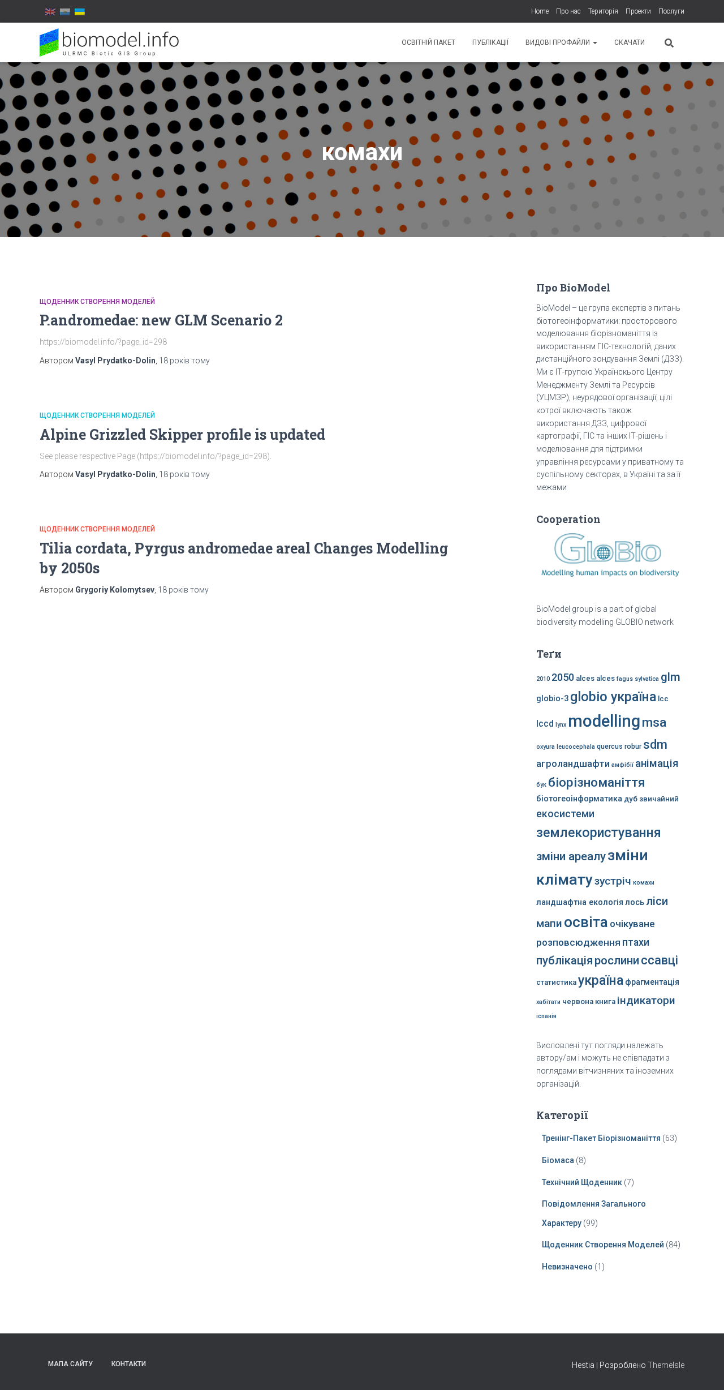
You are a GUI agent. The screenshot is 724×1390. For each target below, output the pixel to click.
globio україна (613, 697)
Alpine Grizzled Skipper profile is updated (182, 434)
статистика (556, 982)
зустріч (612, 880)
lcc (663, 698)
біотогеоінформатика (579, 799)
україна (600, 980)
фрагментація (652, 982)
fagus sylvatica (638, 679)
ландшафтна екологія (579, 902)
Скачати (629, 42)
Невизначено (567, 1266)
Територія (603, 11)
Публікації (490, 42)
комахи (643, 882)
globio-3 (552, 698)
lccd (545, 723)
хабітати (548, 1002)
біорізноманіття (596, 782)
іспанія (546, 1016)
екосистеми (565, 814)
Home (540, 11)
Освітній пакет (428, 42)
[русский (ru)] (65, 11)
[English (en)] (50, 11)
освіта (586, 921)
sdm (655, 744)
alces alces (595, 678)
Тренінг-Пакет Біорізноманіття (601, 1138)
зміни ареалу (571, 856)
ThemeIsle (666, 1365)
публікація (564, 960)
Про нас (568, 11)
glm (670, 677)
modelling (604, 721)
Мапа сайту (70, 1364)
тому (184, 360)
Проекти (638, 11)
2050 (562, 677)
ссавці (659, 960)
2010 (543, 679)
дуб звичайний (651, 799)
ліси (657, 901)
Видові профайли (558, 42)
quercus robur (619, 746)
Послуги (671, 11)
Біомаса (558, 1160)
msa (654, 722)
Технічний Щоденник (582, 1182)
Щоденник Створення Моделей (97, 302)
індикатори (646, 1000)
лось (634, 902)
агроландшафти (573, 763)
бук (541, 784)
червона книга (588, 1001)
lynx (560, 724)
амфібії (622, 765)
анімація (657, 763)
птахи (635, 942)
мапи (549, 923)
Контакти (128, 1364)
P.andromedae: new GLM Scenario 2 (161, 320)
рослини (616, 960)
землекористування (598, 832)
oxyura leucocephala (565, 746)
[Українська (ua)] (80, 11)
